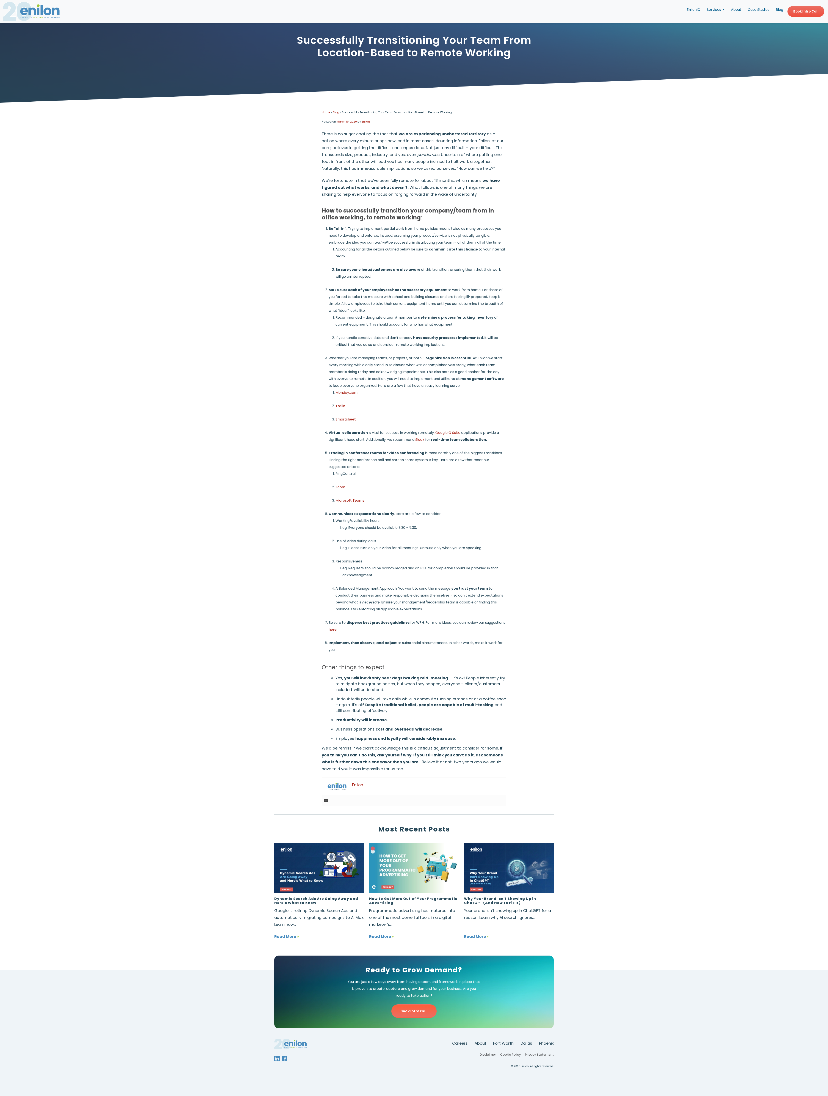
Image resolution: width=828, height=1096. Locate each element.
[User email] (326, 800)
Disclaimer (488, 1054)
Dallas (526, 1043)
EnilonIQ (693, 9)
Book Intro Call (806, 11)
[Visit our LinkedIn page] (277, 1058)
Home (326, 112)
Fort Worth (503, 1043)
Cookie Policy (510, 1054)
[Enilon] (31, 11)
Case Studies (758, 9)
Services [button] (714, 9)
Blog (779, 9)
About (736, 9)
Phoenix (546, 1043)
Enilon (366, 122)
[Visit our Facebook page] (285, 1058)
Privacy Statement (539, 1054)
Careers (460, 1043)
